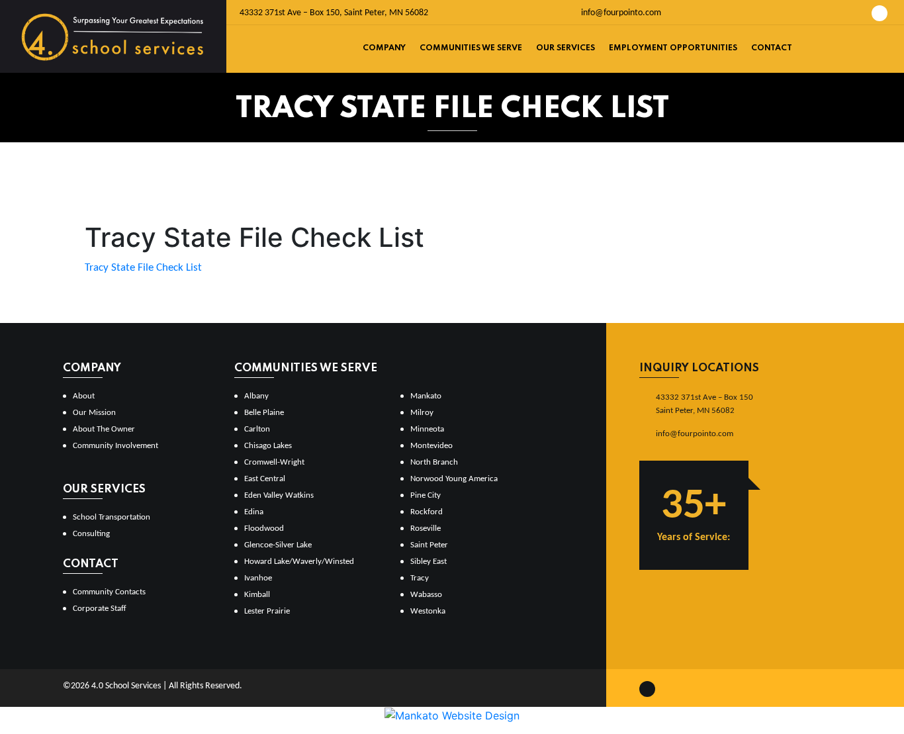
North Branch (434, 462)
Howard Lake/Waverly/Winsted (299, 561)
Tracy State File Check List (143, 267)
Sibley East (428, 561)
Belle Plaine (264, 412)
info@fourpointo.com (620, 13)
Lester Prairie (267, 611)
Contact (771, 48)
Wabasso (426, 594)
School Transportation (111, 517)
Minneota (427, 429)
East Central (264, 479)
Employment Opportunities (673, 48)
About (84, 396)
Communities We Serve (471, 48)
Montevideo (431, 445)
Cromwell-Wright (274, 462)
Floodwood (264, 528)
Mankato (425, 396)
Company (384, 48)
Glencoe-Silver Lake (278, 545)
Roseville (425, 528)
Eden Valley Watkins (279, 495)
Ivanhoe (258, 578)
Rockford (426, 512)
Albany (256, 396)
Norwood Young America (454, 479)
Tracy (419, 578)
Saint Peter (429, 545)
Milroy (421, 412)
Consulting (91, 533)
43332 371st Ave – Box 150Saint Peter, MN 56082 (704, 404)
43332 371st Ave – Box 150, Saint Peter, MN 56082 (334, 13)
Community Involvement (115, 445)
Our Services (565, 48)
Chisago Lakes (268, 445)
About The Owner (104, 429)
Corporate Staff (99, 608)
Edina (253, 512)
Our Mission (94, 412)
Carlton (257, 429)
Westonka (427, 611)
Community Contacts (109, 592)
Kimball (257, 594)
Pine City (425, 495)
